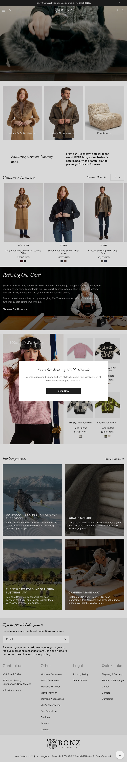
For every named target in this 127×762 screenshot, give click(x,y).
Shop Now (63, 390)
